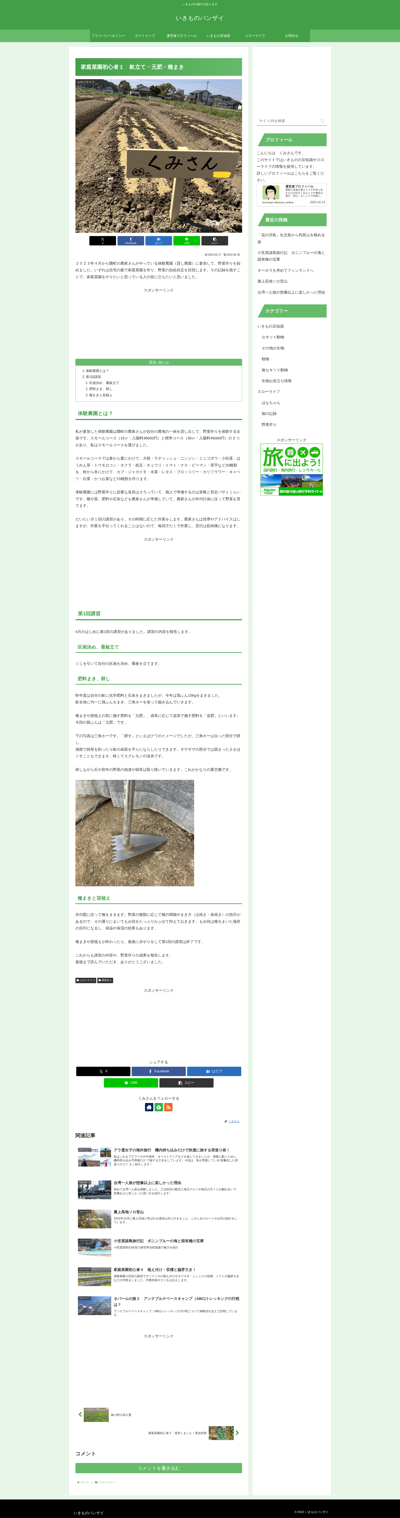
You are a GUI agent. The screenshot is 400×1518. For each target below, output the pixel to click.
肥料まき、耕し (100, 389)
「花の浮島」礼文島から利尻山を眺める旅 (291, 238)
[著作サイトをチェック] (149, 1107)
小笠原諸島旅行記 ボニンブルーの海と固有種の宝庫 (291, 256)
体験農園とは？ (97, 371)
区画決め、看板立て (104, 383)
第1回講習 (95, 377)
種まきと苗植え (100, 395)
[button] (214, 240)
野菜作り (107, 980)
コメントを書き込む (159, 1468)
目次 (152, 362)
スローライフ (87, 980)
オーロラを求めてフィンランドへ (286, 270)
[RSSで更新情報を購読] (168, 1107)
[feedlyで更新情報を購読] (159, 1107)
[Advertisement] (158, 323)
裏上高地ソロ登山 (273, 281)
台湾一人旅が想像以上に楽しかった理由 (291, 292)
